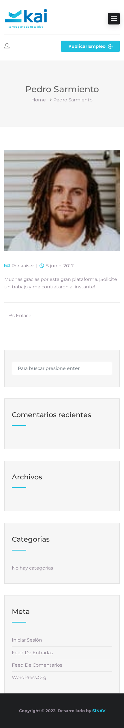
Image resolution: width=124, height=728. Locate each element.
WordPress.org (29, 677)
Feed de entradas (32, 652)
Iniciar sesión (27, 640)
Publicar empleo (87, 46)
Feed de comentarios (37, 665)
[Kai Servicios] (26, 19)
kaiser (27, 265)
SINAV (98, 710)
